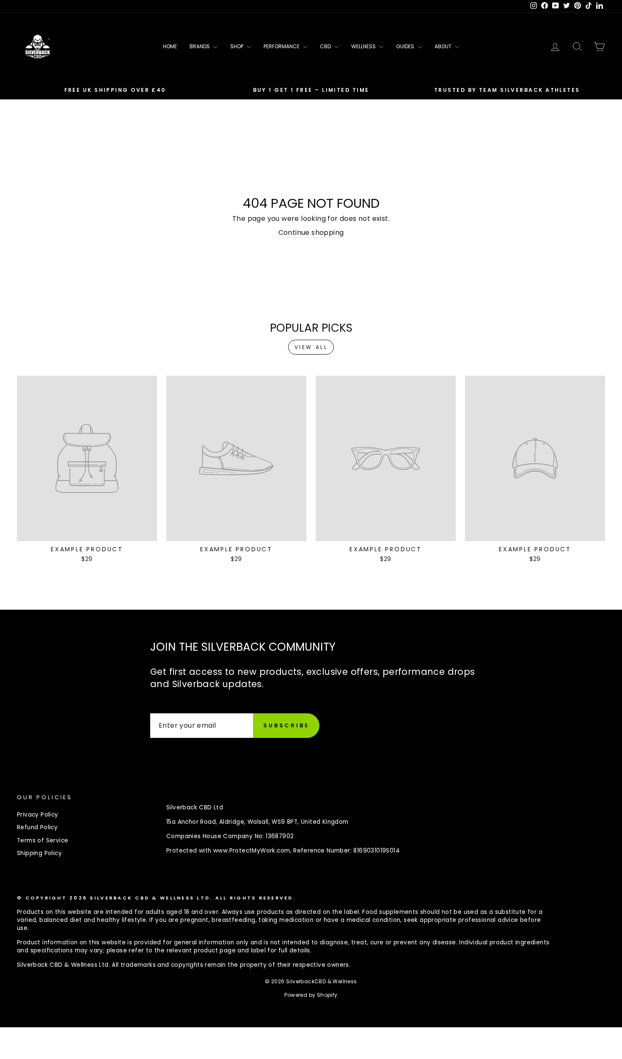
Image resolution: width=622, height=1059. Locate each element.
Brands (200, 46)
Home (170, 46)
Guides (406, 46)
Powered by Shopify (310, 994)
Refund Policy (37, 827)
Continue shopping (311, 232)
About (444, 46)
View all (311, 347)
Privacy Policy (37, 815)
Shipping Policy (39, 853)
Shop (237, 46)
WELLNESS (364, 46)
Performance (282, 46)
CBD (326, 46)
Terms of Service (42, 840)
